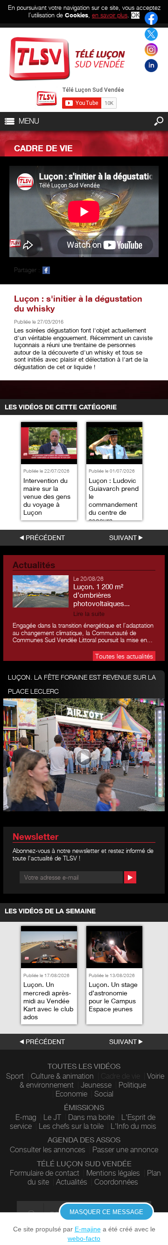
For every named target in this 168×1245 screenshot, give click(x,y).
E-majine (88, 1229)
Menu (29, 121)
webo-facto (84, 1238)
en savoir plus (109, 15)
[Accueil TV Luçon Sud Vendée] (67, 59)
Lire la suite (89, 613)
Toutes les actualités (124, 656)
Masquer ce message (106, 1211)
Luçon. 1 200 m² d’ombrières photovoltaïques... (101, 595)
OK (135, 15)
